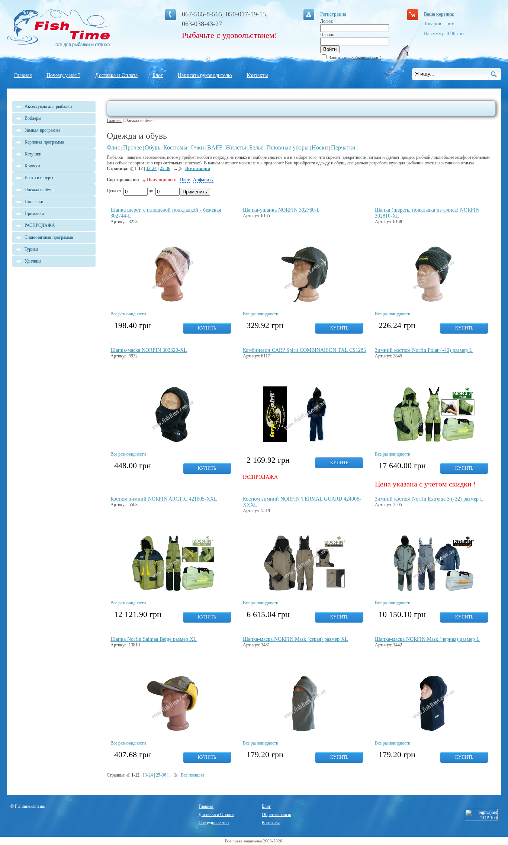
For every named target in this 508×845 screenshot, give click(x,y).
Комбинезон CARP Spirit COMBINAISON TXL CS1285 (304, 350)
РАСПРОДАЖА (40, 225)
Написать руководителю (205, 75)
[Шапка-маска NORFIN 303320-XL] (173, 440)
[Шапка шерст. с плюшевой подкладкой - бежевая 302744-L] (173, 300)
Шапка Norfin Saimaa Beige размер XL (153, 639)
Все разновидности (128, 314)
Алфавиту (203, 179)
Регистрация (333, 14)
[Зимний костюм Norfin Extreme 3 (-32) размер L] (433, 589)
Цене (185, 179)
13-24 (151, 168)
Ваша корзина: (439, 14)
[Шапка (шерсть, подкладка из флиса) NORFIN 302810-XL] (433, 300)
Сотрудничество (214, 822)
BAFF (214, 147)
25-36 (165, 168)
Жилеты (235, 147)
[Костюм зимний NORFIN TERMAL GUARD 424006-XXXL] (305, 589)
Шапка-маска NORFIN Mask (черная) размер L (427, 639)
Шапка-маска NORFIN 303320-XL (148, 350)
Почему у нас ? (63, 75)
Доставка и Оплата (116, 75)
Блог (157, 75)
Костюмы (175, 147)
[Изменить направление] (144, 179)
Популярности (162, 179)
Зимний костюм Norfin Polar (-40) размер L (424, 350)
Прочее (132, 147)
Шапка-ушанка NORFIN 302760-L (281, 210)
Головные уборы (287, 147)
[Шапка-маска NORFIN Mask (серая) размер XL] (305, 729)
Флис (113, 147)
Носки (320, 147)
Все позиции (197, 168)
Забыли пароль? (366, 57)
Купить (207, 328)
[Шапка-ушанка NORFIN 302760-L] (305, 300)
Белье (256, 147)
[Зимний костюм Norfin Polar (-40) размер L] (433, 440)
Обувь (152, 147)
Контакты (257, 75)
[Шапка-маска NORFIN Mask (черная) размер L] (433, 729)
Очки (197, 147)
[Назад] (132, 170)
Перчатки (343, 147)
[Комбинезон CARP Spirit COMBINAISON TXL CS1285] (305, 440)
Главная (23, 75)
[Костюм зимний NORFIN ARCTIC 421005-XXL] (173, 589)
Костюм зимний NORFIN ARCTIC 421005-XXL (163, 499)
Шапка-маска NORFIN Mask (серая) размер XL (295, 639)
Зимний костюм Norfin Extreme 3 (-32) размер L (429, 499)
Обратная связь (276, 814)
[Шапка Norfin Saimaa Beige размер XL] (173, 729)
